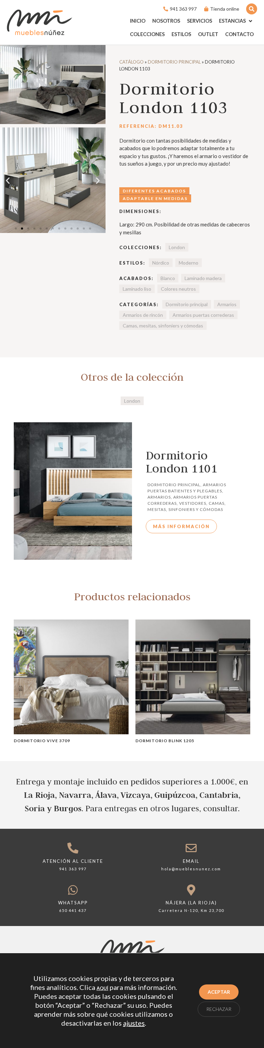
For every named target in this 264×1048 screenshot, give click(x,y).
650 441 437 (73, 910)
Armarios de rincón (143, 315)
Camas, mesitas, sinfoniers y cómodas (163, 325)
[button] (236, 21)
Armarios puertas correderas (203, 315)
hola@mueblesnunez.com (191, 869)
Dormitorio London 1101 (181, 462)
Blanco (168, 278)
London (177, 247)
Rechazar (218, 1009)
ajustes (134, 1023)
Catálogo (131, 62)
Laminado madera (203, 278)
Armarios (226, 304)
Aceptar (219, 992)
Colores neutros (178, 289)
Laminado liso (137, 289)
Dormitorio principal (174, 62)
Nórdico (160, 263)
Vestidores (192, 503)
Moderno (188, 263)
